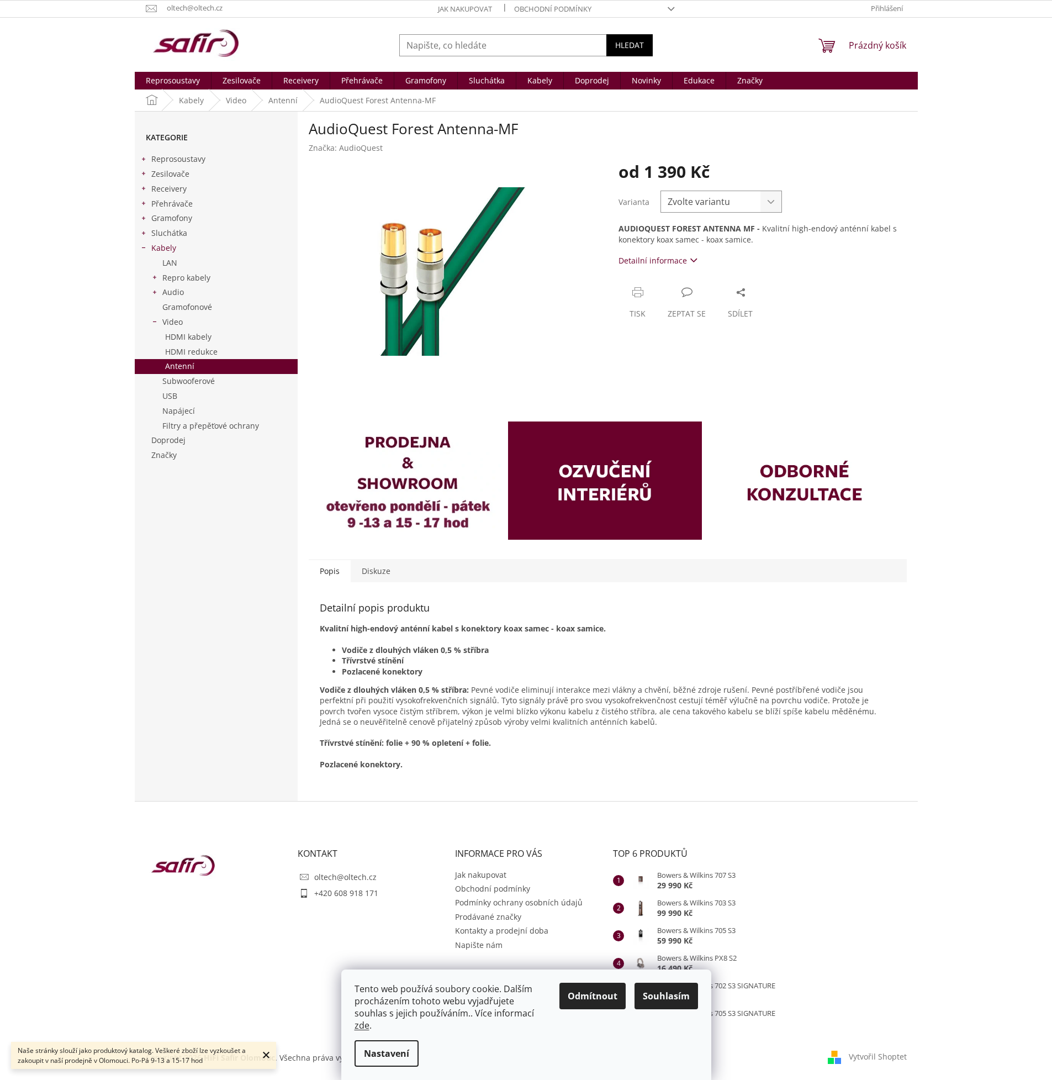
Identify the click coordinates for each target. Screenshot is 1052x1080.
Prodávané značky (488, 917)
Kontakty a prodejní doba (501, 930)
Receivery (169, 188)
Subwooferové (188, 381)
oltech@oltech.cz (345, 877)
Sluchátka (169, 233)
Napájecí (178, 410)
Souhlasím (666, 996)
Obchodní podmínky (552, 9)
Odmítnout (592, 996)
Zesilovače (170, 173)
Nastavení (386, 1053)
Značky (164, 455)
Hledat (629, 45)
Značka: (346, 148)
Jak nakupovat (465, 9)
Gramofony (171, 218)
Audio (173, 292)
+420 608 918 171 (346, 893)
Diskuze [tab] (376, 571)
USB (169, 396)
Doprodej (168, 440)
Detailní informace (652, 260)
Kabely (163, 248)
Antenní (179, 366)
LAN (169, 262)
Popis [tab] (330, 571)
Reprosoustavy (178, 159)
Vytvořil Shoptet (878, 1056)
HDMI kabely (188, 336)
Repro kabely (186, 277)
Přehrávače (172, 203)
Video (172, 322)
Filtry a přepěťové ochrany (210, 425)
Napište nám (479, 945)
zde (362, 1025)
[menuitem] (173, 80)
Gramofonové (187, 307)
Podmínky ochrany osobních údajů (519, 902)
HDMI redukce (191, 351)
